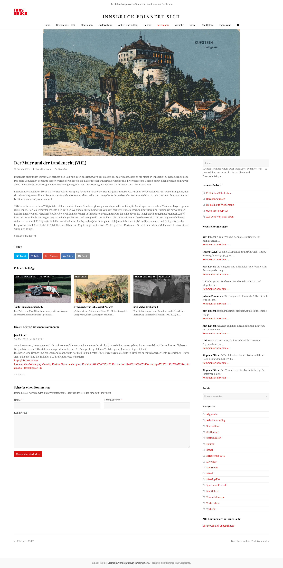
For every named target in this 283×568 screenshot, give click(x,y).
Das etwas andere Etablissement (249, 541)
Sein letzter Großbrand (145, 306)
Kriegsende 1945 (215, 455)
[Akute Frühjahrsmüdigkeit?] (42, 289)
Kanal (209, 450)
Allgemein (211, 414)
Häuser (210, 444)
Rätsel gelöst (213, 479)
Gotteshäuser (213, 438)
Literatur (211, 461)
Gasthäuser (212, 432)
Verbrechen (212, 503)
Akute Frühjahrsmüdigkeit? (28, 306)
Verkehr (210, 509)
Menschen (63, 169)
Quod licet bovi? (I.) (217, 210)
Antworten (19, 374)
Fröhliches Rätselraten (218, 193)
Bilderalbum (213, 426)
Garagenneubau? (215, 199)
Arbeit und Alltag (25, 277)
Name (18, 400)
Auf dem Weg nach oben (220, 216)
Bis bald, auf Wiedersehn (220, 205)
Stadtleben (212, 491)
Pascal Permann (43, 169)
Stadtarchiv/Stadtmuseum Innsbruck (126, 563)
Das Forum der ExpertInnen (218, 525)
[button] (21, 256)
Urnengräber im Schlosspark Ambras (93, 306)
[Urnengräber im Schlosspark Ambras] (102, 289)
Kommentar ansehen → (216, 244)
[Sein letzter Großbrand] (161, 289)
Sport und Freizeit (216, 485)
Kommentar (21, 412)
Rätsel (209, 473)
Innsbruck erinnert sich (141, 17)
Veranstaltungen (215, 497)
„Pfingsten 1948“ (25, 541)
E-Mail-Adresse (113, 400)
